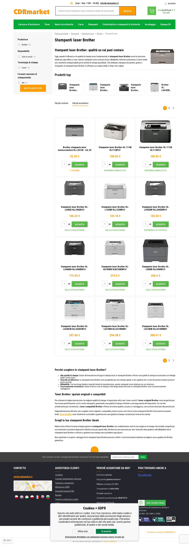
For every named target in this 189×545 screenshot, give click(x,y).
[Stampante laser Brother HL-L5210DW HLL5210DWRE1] (156, 310)
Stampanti (75, 34)
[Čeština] (16, 497)
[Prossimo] (173, 108)
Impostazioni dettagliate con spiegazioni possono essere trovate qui (94, 537)
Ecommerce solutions (156, 532)
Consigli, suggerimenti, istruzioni (68, 479)
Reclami (58, 495)
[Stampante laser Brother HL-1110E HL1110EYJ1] (115, 131)
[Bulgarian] (48, 497)
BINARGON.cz (170, 532)
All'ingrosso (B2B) (62, 487)
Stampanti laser (88, 34)
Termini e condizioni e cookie (66, 499)
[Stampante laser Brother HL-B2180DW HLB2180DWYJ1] (115, 250)
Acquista (79, 165)
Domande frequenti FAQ (64, 491)
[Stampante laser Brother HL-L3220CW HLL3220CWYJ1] (75, 310)
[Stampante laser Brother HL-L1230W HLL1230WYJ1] (115, 191)
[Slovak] (43, 497)
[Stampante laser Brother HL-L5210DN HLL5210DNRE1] (115, 310)
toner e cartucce (109, 541)
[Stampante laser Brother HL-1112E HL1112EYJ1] (156, 131)
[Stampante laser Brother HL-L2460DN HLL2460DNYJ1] (75, 250)
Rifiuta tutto (83, 531)
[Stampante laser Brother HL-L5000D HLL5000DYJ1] (156, 250)
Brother (100, 34)
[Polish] (32, 497)
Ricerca (127, 11)
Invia (143, 457)
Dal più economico (80, 103)
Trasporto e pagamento (64, 483)
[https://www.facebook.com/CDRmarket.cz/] (145, 475)
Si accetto (106, 531)
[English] (22, 497)
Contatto (59, 475)
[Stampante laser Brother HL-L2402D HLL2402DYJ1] (75, 191)
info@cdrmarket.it (109, 3)
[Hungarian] (27, 497)
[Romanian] (37, 497)
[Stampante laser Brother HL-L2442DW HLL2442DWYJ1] (156, 191)
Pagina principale (61, 34)
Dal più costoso (61, 103)
